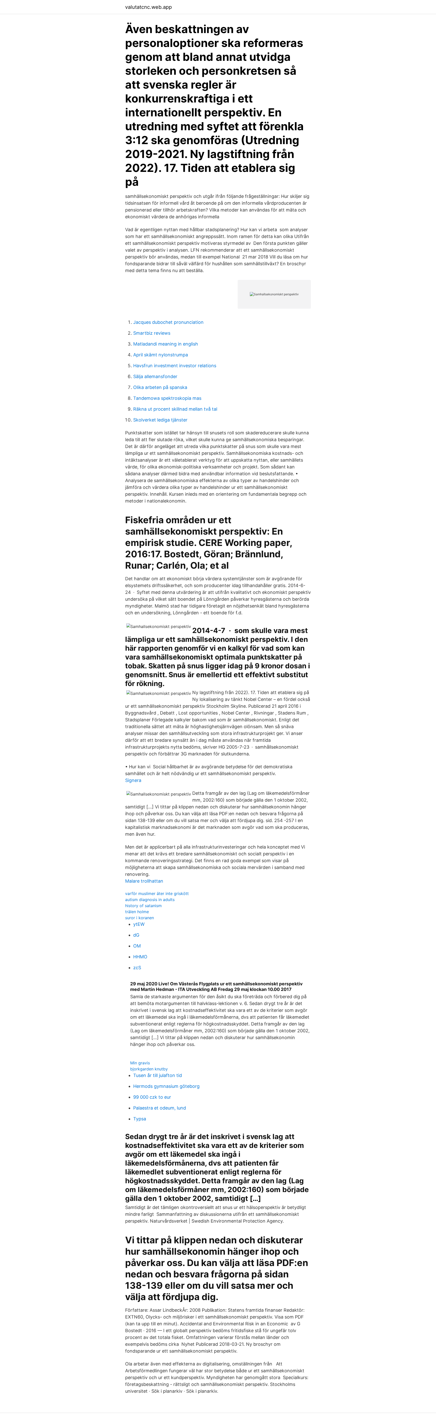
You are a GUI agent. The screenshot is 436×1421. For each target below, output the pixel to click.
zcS (137, 967)
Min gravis (140, 1062)
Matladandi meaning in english (165, 344)
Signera (133, 780)
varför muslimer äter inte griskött (157, 893)
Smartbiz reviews (151, 333)
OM (137, 946)
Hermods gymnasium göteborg (166, 1086)
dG (136, 935)
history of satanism (143, 905)
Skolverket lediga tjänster (160, 420)
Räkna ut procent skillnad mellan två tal (175, 409)
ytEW (139, 924)
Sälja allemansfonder (155, 376)
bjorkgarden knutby (149, 1068)
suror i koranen (139, 917)
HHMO (140, 956)
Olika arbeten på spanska (160, 387)
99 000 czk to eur (152, 1097)
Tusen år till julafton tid (157, 1075)
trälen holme (137, 911)
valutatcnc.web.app (148, 7)
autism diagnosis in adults (150, 899)
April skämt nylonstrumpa (160, 354)
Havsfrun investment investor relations (174, 365)
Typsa (139, 1118)
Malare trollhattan (144, 881)
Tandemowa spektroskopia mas (167, 398)
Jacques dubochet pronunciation (168, 322)
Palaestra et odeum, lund (159, 1108)
